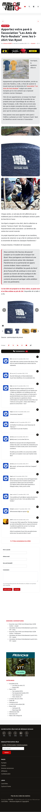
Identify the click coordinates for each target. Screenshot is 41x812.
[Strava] (26, 733)
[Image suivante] (37, 310)
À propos (3, 763)
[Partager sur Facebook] (9, 345)
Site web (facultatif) (7, 563)
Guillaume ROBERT (7, 43)
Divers (11, 706)
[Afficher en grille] (3, 325)
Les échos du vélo (17, 685)
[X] (15, 733)
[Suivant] (38, 331)
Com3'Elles (4, 783)
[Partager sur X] (13, 345)
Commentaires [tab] (21, 351)
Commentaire (6, 570)
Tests (10, 689)
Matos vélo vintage (14, 715)
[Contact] (25, 6)
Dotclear (10, 799)
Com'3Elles (4, 801)
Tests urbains (16, 697)
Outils (11, 700)
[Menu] (38, 6)
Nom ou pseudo (6, 549)
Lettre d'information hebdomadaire (14, 745)
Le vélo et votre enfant (15, 704)
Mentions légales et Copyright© (19, 801)
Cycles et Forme (6, 786)
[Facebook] (4, 733)
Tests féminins (16, 695)
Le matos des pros (14, 699)
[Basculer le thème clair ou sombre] (33, 6)
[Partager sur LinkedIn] (17, 345)
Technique (12, 702)
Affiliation (4, 771)
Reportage (15, 710)
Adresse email (6, 556)
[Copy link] (31, 345)
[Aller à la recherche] (29, 6)
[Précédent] (2, 331)
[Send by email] (26, 345)
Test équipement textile (18, 693)
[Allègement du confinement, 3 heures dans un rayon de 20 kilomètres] (3, 21)
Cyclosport (15, 708)
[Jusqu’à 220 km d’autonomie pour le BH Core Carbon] (38, 21)
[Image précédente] (4, 310)
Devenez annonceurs (7, 768)
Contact (3, 765)
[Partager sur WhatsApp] (22, 345)
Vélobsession (13, 712)
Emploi (14, 687)
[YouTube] (21, 733)
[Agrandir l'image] (20, 310)
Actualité (33, 43)
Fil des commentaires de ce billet (21, 541)
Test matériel (16, 691)
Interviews (12, 714)
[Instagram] (9, 733)
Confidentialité (5, 774)
